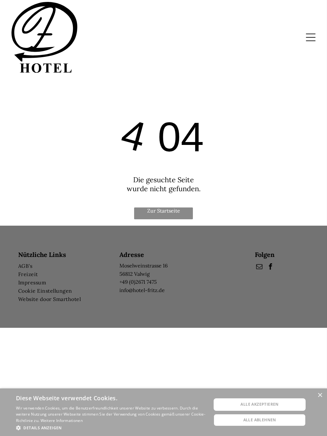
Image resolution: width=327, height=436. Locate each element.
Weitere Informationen (62, 420)
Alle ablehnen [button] (259, 420)
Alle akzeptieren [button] (259, 404)
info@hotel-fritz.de (142, 290)
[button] (111, 427)
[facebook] (270, 267)
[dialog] (163, 412)
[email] (259, 267)
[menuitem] (62, 266)
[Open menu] (311, 37)
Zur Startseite (163, 210)
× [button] (319, 395)
